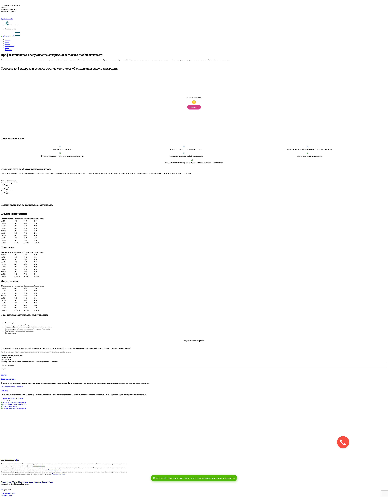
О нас (7, 42)
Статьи (50, 482)
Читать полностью (39, 466)
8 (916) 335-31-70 (7, 19)
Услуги (7, 44)
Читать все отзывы (16, 398)
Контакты (8, 50)
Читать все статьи (16, 387)
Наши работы (9, 46)
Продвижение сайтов (8, 493)
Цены (7, 48)
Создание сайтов (6, 495)
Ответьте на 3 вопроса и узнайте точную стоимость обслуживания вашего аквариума (194, 478)
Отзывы (44, 482)
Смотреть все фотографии (10, 460)
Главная (7, 40)
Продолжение (5, 387)
